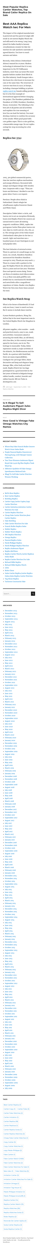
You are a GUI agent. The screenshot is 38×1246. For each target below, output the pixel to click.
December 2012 (11, 975)
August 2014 (9, 920)
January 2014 (10, 939)
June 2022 (9, 660)
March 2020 (9, 735)
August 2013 (9, 953)
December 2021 (11, 677)
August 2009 (10, 1085)
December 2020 (11, 710)
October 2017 (10, 815)
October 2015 (10, 881)
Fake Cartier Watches (13, 1163)
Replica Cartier (11, 1200)
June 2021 (8, 693)
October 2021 (10, 682)
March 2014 (9, 934)
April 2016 (9, 865)
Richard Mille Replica (13, 562)
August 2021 (9, 688)
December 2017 (11, 809)
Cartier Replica (11, 1121)
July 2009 (8, 1088)
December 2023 (11, 611)
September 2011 (11, 1016)
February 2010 (10, 1069)
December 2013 (11, 942)
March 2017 (9, 834)
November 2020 (11, 713)
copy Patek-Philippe (13, 1150)
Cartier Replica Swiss (13, 1130)
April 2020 (9, 732)
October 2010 (10, 1047)
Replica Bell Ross (11, 551)
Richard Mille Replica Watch (15, 565)
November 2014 (11, 912)
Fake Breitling (10, 521)
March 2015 (9, 900)
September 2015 (11, 884)
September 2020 (11, 718)
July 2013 (8, 956)
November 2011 (11, 1011)
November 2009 (11, 1077)
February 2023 (10, 638)
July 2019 (8, 757)
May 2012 (8, 994)
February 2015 (10, 903)
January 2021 (10, 707)
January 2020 (10, 740)
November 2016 (11, 845)
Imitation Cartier (11, 1175)
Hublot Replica (10, 529)
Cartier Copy (9, 1109)
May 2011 (8, 1027)
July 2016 (8, 856)
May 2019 (8, 762)
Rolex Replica (10, 1217)
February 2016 (10, 870)
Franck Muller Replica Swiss (15, 526)
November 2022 (11, 647)
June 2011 (8, 1025)
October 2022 (10, 649)
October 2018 (10, 782)
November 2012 (11, 978)
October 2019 (10, 749)
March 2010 (9, 1066)
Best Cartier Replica (12, 496)
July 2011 (8, 1022)
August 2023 (10, 622)
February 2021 (10, 704)
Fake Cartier (9, 1154)
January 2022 (10, 674)
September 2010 (11, 1050)
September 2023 (11, 619)
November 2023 (11, 613)
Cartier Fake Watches (13, 1113)
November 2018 (11, 779)
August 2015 (9, 887)
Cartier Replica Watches (14, 513)
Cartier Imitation (11, 1117)
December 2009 (11, 1074)
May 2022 (8, 663)
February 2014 (10, 936)
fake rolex (8, 1171)
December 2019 (11, 743)
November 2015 (11, 878)
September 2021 (11, 685)
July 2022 (8, 658)
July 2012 (8, 989)
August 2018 (9, 787)
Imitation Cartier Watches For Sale (18, 1179)
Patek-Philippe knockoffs (14, 1196)
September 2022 (11, 652)
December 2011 (10, 1008)
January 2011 (10, 1039)
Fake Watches (22, 1171)
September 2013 (11, 950)
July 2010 (8, 1055)
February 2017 (10, 837)
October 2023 (10, 616)
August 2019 (9, 754)
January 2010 (10, 1072)
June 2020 (9, 727)
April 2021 (9, 699)
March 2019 (9, 768)
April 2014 (9, 931)
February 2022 (10, 671)
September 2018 (11, 785)
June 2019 (8, 760)
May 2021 (8, 696)
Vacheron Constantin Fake (15, 582)
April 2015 (9, 898)
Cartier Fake (23, 1109)
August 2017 (9, 820)
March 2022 (9, 669)
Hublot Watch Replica (13, 532)
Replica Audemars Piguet (14, 548)
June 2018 (8, 793)
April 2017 (8, 831)
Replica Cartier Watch (13, 1204)
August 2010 (9, 1052)
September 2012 (11, 983)
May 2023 (8, 630)
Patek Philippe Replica (13, 543)
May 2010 (8, 1061)
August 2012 (9, 986)
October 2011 (10, 1014)
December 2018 (11, 776)
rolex (7, 568)
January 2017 (10, 840)
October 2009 (10, 1080)
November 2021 (11, 680)
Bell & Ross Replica (12, 493)
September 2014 (11, 917)
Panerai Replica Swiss (13, 540)
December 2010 (11, 1041)
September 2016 (11, 851)
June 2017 (8, 826)
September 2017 (11, 818)
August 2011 (9, 1019)
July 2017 (8, 823)
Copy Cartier (10, 1142)
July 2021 (8, 691)
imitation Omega (11, 1183)
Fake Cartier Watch (14, 1159)
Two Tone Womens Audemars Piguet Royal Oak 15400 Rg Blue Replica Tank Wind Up (19, 463)
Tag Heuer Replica (12, 579)
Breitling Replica (11, 499)
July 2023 (8, 624)
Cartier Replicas (11, 1125)
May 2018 (8, 796)
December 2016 (11, 843)
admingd (9, 387)
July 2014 (8, 923)
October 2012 (10, 981)
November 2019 (11, 746)
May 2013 (8, 961)
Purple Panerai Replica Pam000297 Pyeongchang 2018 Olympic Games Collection (18, 455)
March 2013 (9, 967)
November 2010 (11, 1044)
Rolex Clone (9, 570)
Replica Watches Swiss (13, 1212)
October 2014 (10, 914)
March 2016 (9, 867)
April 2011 (8, 1030)
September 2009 (11, 1083)
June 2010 (8, 1058)
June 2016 (8, 859)
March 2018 (9, 801)
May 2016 (8, 862)
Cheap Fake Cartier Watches (16, 1138)
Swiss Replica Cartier (13, 1229)
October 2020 (10, 716)
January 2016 (10, 873)
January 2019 (10, 773)
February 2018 (10, 804)
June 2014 (8, 925)
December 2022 (11, 644)
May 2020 (8, 729)
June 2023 (9, 627)
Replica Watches (12, 1208)
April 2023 (9, 633)
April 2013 (8, 964)
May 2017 (8, 829)
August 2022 (10, 655)
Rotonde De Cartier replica (15, 1221)
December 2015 (11, 876)
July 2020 (8, 724)
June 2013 (8, 958)
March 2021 (9, 702)
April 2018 (9, 798)
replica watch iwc (9, 91)
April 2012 (9, 997)
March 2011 (9, 1033)
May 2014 (8, 928)
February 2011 (10, 1036)
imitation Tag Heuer (12, 1188)
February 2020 (10, 738)
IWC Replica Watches (13, 535)
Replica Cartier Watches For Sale (17, 559)
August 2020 (10, 721)
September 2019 (11, 751)
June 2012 (8, 992)
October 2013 (10, 947)
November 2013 (11, 945)
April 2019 (9, 765)
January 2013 (10, 972)
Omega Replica (10, 537)
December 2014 (11, 909)
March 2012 (9, 1000)
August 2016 (9, 854)
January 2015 (10, 906)
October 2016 (10, 848)
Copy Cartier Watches (13, 1146)
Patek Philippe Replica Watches (17, 546)
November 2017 (11, 812)
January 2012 (10, 1005)
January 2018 (10, 807)
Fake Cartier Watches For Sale (16, 524)
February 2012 (10, 1003)
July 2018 (8, 790)
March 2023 (9, 635)
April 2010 (9, 1063)
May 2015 (8, 895)
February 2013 (10, 970)
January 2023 (10, 641)
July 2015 (8, 889)
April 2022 (9, 666)
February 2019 (10, 771)
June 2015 (8, 892)
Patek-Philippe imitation (14, 1192)
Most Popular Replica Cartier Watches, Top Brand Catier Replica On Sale (17, 11)
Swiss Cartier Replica (13, 1225)
